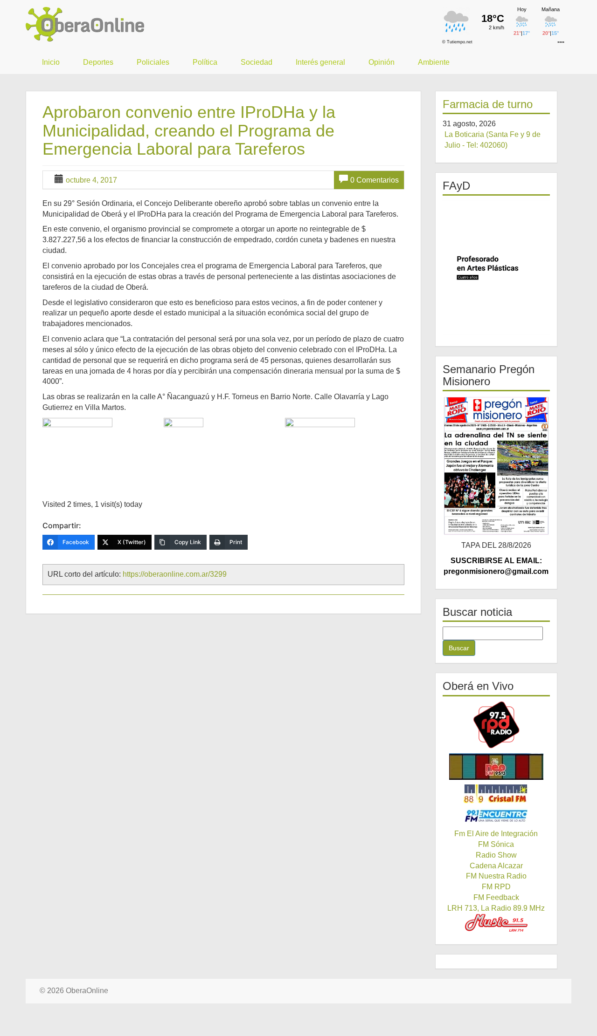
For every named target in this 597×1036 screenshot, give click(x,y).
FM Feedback (496, 897)
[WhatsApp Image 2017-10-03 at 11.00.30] (101, 437)
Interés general (320, 62)
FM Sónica (496, 844)
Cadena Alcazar (496, 866)
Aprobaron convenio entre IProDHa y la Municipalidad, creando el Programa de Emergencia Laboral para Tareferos (188, 130)
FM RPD (496, 887)
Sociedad (256, 62)
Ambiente (434, 62)
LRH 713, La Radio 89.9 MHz (496, 908)
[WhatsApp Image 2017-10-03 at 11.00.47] (223, 453)
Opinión (381, 62)
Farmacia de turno (488, 104)
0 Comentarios (374, 180)
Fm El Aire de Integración (496, 834)
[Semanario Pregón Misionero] (496, 466)
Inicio (51, 62)
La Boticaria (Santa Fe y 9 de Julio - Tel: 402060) (492, 139)
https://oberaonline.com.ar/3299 (175, 574)
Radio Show (496, 855)
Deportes (98, 62)
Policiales (153, 62)
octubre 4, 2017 (91, 180)
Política (205, 62)
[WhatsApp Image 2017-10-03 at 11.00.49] (344, 437)
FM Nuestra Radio (496, 876)
